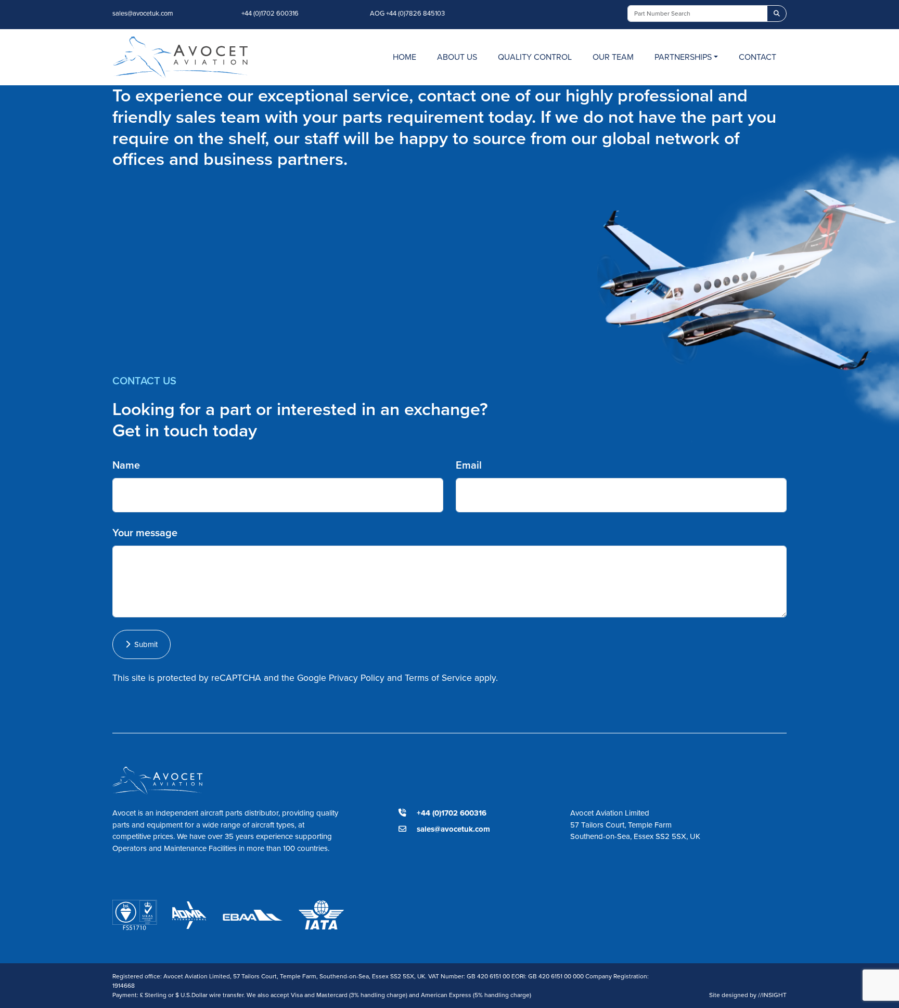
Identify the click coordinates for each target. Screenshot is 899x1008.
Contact (757, 57)
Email (469, 465)
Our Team (613, 57)
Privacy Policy (356, 677)
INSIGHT (772, 995)
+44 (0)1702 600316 (270, 13)
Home (404, 57)
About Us (457, 57)
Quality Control (535, 57)
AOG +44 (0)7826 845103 (407, 13)
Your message (144, 532)
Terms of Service (438, 677)
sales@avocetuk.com (142, 13)
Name (126, 465)
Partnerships (683, 57)
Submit (144, 644)
